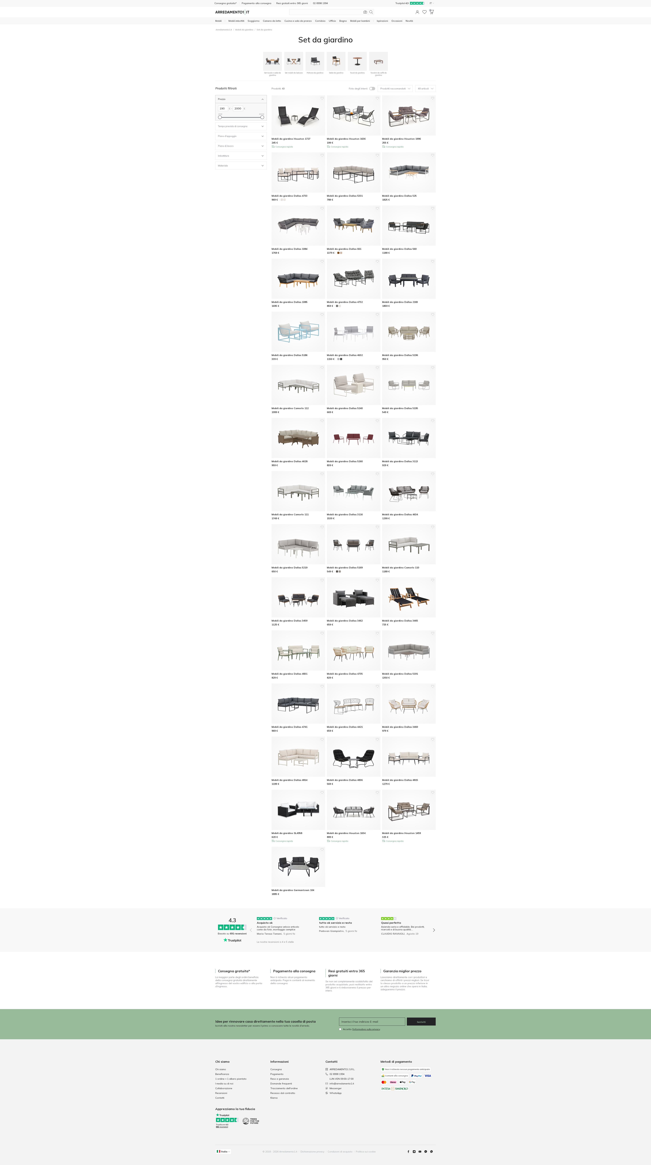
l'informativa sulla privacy (366, 1029)
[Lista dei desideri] (424, 12)
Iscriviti (421, 1021)
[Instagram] (415, 1151)
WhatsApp (336, 1093)
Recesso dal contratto (282, 1093)
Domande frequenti (281, 1083)
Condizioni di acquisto (340, 1151)
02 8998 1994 (337, 1074)
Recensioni (221, 1093)
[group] (280, 928)
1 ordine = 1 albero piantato (230, 1078)
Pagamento (276, 1074)
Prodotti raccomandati (393, 88)
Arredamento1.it (224, 29)
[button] (417, 12)
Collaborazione (223, 1088)
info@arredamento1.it (342, 1083)
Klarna (274, 1097)
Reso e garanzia (279, 1078)
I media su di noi (224, 1083)
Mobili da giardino (244, 29)
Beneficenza (222, 1074)
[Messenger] (427, 1151)
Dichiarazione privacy (312, 1151)
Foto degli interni (358, 88)
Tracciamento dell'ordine (284, 1088)
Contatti (219, 1097)
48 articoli (423, 88)
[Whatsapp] (433, 1151)
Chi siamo (220, 1069)
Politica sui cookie (366, 1151)
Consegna (276, 1069)
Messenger (336, 1088)
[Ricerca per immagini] (365, 12)
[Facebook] (410, 1151)
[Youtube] (421, 1151)
